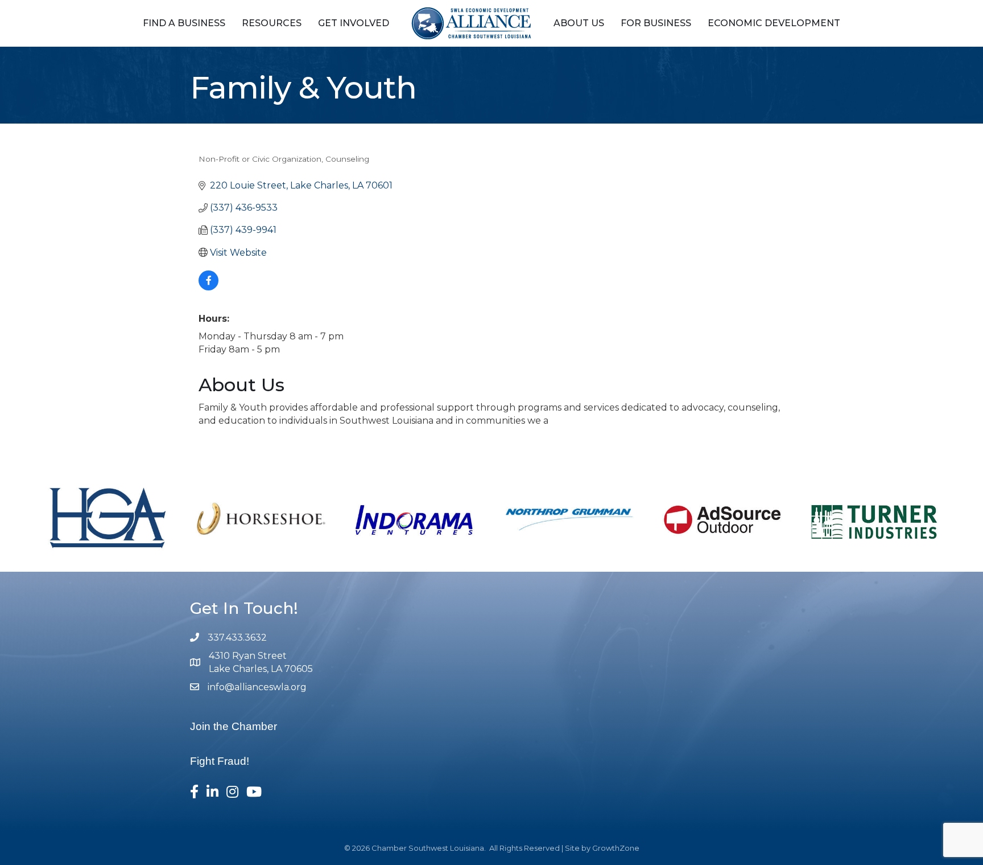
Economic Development (774, 23)
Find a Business (184, 23)
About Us (579, 23)
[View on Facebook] (208, 287)
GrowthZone (615, 847)
